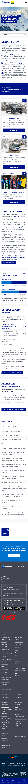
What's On (17, 675)
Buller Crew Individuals (20, 733)
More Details (23, 273)
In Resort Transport (6, 646)
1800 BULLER (6, 578)
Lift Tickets (4, 672)
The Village (4, 699)
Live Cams (17, 661)
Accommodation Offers (20, 719)
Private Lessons (5, 679)
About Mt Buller (5, 697)
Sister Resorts (4, 704)
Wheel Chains (4, 644)
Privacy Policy (14, 773)
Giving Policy (4, 738)
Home (2, 5)
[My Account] (23, 2)
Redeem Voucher (19, 721)
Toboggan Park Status (20, 668)
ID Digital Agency (23, 775)
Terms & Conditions (6, 773)
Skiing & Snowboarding (6, 659)
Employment (4, 716)
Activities (3, 661)
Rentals (16, 707)
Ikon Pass (3, 686)
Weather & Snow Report (20, 670)
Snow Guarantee (5, 742)
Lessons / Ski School (6, 677)
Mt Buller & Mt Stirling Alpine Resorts (10, 774)
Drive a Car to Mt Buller (6, 637)
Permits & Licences (5, 733)
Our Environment (5, 740)
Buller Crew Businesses (20, 736)
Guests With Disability (6, 653)
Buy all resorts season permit (14, 409)
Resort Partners (5, 707)
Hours (16, 652)
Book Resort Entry (5, 634)
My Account (17, 728)
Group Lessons (18, 709)
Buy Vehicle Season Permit (12, 373)
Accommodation (18, 637)
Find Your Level (5, 682)
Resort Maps (4, 642)
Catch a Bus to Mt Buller (7, 639)
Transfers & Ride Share (20, 699)
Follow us (4, 533)
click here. (18, 368)
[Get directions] (5, 581)
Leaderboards (4, 702)
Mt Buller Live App (5, 745)
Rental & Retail (4, 664)
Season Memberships (6, 674)
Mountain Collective (6, 689)
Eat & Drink (4, 666)
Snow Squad (4, 684)
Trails (16, 673)
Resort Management (6, 718)
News (16, 655)
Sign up (14, 555)
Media (2, 730)
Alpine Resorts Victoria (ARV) (8, 775)
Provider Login (5, 776)
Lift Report (17, 663)
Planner (17, 639)
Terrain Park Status (19, 665)
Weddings (3, 747)
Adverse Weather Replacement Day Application (5, 722)
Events (16, 634)
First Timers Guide (19, 642)
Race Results (4, 713)
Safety (3, 735)
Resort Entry (18, 644)
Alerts (16, 650)
